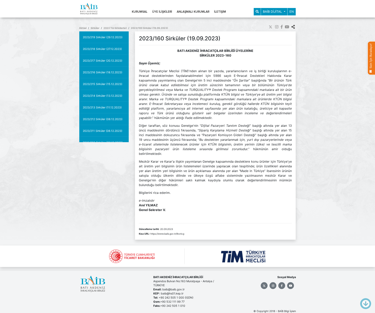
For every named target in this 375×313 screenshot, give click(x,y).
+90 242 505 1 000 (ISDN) (176, 297)
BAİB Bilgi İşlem (287, 311)
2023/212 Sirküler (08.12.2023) (102, 119)
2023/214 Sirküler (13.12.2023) (102, 95)
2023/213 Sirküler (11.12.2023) (102, 107)
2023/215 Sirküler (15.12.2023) (102, 84)
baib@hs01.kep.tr (172, 293)
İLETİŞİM (220, 11)
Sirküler (95, 28)
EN (291, 11)
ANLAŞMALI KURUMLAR (193, 11)
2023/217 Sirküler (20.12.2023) (102, 60)
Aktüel (83, 28)
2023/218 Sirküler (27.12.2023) (102, 49)
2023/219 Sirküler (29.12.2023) (102, 37)
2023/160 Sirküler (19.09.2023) (149, 28)
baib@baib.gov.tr (173, 289)
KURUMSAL (139, 11)
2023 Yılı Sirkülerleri (115, 28)
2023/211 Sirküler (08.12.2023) (102, 130)
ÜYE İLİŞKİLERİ (162, 11)
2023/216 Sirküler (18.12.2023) (102, 72)
